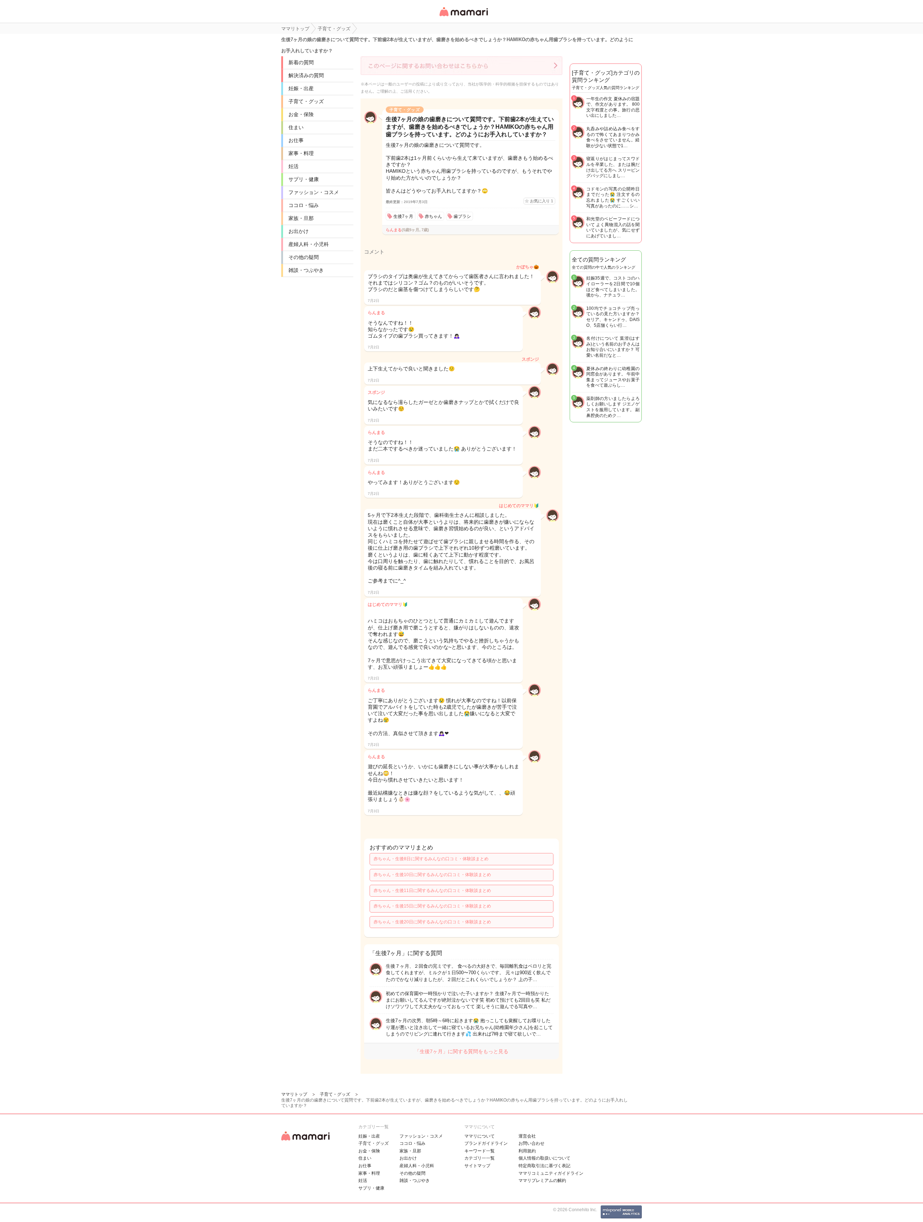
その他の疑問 (303, 257)
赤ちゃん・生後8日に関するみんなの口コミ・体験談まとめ (431, 858)
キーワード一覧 (479, 1150)
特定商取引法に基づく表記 (544, 1165)
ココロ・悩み (303, 205)
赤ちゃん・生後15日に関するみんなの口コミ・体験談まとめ (432, 906)
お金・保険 (301, 114)
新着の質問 (301, 62)
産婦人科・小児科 (308, 244)
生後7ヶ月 (403, 216)
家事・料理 (301, 153)
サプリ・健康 (303, 179)
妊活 (293, 166)
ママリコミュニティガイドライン (550, 1173)
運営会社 (527, 1136)
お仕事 (296, 140)
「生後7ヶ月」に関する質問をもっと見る (461, 1051)
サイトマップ (477, 1165)
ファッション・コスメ (313, 192)
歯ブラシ (462, 216)
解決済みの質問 (306, 75)
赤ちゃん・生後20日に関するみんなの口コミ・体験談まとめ (432, 921)
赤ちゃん (433, 216)
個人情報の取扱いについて (544, 1158)
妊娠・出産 (301, 88)
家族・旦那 (301, 218)
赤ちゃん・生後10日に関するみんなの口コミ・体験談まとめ (432, 874)
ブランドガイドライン (486, 1143)
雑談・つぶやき (306, 270)
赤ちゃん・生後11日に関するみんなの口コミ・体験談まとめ (432, 890)
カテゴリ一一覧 (479, 1158)
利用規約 (527, 1150)
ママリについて (479, 1136)
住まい (296, 127)
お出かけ (298, 231)
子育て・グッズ (306, 101)
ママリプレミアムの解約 (542, 1180)
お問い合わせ (531, 1143)
